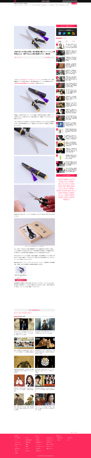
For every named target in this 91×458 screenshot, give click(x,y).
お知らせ (37, 440)
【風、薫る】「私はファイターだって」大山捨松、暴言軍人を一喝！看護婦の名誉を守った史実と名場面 (71, 91)
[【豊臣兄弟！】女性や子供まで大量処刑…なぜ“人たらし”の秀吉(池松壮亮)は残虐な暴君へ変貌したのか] (60, 105)
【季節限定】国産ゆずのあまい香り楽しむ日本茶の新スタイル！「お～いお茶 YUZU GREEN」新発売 (71, 156)
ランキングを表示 (66, 175)
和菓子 (27, 446)
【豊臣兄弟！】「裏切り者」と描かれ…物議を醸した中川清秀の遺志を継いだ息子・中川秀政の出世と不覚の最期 (71, 111)
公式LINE (69, 33)
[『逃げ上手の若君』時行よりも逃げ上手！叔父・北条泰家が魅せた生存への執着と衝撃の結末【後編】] (60, 118)
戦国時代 (66, 179)
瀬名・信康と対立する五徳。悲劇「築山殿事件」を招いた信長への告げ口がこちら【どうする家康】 (24, 408)
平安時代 (62, 181)
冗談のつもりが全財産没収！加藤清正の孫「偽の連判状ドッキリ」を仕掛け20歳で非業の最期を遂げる (71, 143)
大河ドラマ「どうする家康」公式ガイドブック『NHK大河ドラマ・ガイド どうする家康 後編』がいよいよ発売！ (24, 333)
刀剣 (20, 312)
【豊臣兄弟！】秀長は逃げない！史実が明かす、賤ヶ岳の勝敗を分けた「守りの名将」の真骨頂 (71, 59)
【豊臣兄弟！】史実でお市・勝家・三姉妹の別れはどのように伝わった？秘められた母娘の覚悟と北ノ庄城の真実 (71, 137)
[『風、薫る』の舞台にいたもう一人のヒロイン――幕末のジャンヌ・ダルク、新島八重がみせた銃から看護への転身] (60, 46)
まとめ (27, 437)
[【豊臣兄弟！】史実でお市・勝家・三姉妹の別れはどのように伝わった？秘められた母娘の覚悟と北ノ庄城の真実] (60, 138)
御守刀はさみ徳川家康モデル (21, 275)
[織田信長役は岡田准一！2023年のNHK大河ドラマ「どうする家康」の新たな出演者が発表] (45, 381)
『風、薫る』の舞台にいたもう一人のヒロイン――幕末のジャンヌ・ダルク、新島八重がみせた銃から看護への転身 (71, 46)
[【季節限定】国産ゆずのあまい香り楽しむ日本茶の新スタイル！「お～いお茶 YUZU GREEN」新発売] (60, 157)
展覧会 (67, 195)
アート (16, 440)
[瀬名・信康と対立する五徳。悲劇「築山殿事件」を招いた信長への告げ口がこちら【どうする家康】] (24, 399)
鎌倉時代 (72, 195)
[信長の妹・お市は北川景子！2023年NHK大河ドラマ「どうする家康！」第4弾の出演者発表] (24, 381)
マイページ (38, 444)
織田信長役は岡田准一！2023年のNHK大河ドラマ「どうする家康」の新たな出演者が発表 (45, 389)
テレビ (61, 188)
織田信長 (72, 188)
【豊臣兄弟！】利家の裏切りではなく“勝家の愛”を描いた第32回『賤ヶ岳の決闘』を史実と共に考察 (71, 78)
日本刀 (30, 312)
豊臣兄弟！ (67, 192)
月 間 (73, 41)
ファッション (17, 442)
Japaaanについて (50, 440)
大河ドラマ (73, 179)
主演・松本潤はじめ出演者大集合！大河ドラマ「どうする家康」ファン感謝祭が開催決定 (24, 351)
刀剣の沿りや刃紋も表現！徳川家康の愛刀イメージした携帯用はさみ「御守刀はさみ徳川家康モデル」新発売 (50, 5)
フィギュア (62, 195)
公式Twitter (64, 33)
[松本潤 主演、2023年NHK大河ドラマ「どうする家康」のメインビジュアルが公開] (45, 324)
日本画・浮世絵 (28, 440)
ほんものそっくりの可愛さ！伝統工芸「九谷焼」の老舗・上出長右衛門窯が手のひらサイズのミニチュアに (71, 124)
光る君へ (67, 197)
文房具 (61, 192)
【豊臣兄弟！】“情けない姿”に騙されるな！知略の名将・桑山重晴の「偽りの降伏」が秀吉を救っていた (71, 52)
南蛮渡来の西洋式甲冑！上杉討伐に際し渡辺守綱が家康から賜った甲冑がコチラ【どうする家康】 (24, 371)
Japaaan (45, 1)
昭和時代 (61, 197)
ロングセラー (62, 183)
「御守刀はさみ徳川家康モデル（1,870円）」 (24, 83)
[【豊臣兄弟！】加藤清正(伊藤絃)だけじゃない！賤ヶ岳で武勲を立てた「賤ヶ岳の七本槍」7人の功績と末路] (60, 72)
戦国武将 (72, 181)
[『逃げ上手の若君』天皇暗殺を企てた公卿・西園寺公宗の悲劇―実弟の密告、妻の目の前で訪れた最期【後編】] (60, 170)
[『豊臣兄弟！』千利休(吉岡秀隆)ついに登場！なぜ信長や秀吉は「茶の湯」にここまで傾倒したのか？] (60, 99)
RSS (73, 33)
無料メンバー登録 (50, 444)
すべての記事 (17, 437)
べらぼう (66, 188)
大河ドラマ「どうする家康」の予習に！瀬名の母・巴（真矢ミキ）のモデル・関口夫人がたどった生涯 (45, 408)
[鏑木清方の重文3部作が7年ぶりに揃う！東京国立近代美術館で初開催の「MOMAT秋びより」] (60, 131)
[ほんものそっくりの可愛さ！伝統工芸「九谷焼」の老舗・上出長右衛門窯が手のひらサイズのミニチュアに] (60, 125)
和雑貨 (27, 444)
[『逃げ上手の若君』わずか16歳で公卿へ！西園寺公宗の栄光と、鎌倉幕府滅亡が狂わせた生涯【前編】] (60, 164)
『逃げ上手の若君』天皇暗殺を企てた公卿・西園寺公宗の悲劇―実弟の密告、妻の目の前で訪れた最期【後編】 (71, 170)
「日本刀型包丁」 (23, 79)
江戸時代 (61, 179)
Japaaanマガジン (21, 5)
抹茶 (70, 190)
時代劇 (73, 186)
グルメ (16, 446)
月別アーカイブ (49, 446)
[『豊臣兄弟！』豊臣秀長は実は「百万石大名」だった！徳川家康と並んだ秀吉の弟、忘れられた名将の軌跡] (60, 151)
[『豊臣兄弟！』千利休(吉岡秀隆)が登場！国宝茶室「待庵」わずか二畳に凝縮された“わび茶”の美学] (60, 66)
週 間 (66, 41)
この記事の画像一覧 (35, 310)
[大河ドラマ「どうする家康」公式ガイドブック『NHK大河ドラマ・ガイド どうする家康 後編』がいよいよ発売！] (24, 324)
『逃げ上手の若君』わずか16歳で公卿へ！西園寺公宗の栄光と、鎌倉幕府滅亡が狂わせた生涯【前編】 (71, 163)
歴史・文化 (28, 450)
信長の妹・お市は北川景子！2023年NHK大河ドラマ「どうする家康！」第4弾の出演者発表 (23, 389)
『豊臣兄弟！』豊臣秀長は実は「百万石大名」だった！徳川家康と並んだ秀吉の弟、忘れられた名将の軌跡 (71, 150)
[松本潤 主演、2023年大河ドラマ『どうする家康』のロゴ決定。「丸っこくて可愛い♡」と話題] (45, 362)
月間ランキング (39, 450)
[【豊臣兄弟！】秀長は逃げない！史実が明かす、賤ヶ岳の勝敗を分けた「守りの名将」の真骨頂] (60, 59)
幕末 (65, 186)
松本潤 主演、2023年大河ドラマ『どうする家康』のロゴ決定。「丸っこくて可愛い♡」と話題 (44, 371)
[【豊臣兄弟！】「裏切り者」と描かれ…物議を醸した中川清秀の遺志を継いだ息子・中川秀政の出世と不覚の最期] (60, 112)
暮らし (16, 450)
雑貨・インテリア (28, 5)
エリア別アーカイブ (39, 446)
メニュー (15, 1)
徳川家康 (25, 312)
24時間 (59, 41)
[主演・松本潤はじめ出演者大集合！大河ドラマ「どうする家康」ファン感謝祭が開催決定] (24, 343)
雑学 (73, 183)
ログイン (69, 3)
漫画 (69, 186)
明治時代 (59, 190)
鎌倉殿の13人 (67, 199)
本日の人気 (38, 448)
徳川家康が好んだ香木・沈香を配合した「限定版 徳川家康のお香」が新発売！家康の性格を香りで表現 (45, 352)
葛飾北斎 (72, 197)
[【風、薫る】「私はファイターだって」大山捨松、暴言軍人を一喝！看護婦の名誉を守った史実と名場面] (60, 92)
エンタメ (27, 448)
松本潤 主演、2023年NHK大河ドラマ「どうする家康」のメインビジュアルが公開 (44, 332)
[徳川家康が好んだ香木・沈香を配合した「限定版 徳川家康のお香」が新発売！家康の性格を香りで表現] (45, 343)
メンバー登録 (74, 3)
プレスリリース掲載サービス (66, 26)
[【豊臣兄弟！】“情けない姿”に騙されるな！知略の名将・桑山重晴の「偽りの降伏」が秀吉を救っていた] (60, 53)
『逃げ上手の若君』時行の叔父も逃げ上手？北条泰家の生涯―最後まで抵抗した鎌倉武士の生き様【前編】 (71, 85)
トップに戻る (74, 432)
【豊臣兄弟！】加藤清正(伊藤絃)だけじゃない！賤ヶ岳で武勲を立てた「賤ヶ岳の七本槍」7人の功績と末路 (71, 72)
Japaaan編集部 (47, 57)
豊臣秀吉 (72, 192)
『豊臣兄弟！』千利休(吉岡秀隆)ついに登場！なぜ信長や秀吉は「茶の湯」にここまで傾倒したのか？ (71, 98)
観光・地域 (17, 448)
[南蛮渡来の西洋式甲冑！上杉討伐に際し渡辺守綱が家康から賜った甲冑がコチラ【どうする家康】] (24, 362)
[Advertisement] (34, 16)
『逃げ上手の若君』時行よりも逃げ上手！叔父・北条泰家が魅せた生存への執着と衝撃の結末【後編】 (71, 117)
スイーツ (68, 183)
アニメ (67, 181)
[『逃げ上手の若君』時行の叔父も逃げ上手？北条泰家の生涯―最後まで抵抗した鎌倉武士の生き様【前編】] (60, 85)
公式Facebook (59, 33)
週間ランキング (49, 448)
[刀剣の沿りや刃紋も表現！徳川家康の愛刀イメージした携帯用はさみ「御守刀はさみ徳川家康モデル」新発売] (34, 37)
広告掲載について (39, 442)
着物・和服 (28, 442)
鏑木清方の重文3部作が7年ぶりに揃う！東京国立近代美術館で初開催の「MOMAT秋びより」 (71, 130)
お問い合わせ (49, 442)
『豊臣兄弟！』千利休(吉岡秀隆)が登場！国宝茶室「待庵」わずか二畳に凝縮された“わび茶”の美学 (71, 65)
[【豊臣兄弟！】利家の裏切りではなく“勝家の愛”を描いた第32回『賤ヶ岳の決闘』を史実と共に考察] (60, 79)
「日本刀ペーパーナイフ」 (35, 79)
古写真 (16, 453)
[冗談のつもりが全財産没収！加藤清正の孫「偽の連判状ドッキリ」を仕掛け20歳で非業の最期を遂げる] (60, 144)
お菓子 (61, 186)
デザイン (74, 190)
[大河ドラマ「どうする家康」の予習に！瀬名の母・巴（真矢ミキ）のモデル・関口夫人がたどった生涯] (45, 399)
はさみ (16, 312)
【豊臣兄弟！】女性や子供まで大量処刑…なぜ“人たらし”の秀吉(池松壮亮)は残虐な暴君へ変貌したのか (71, 104)
